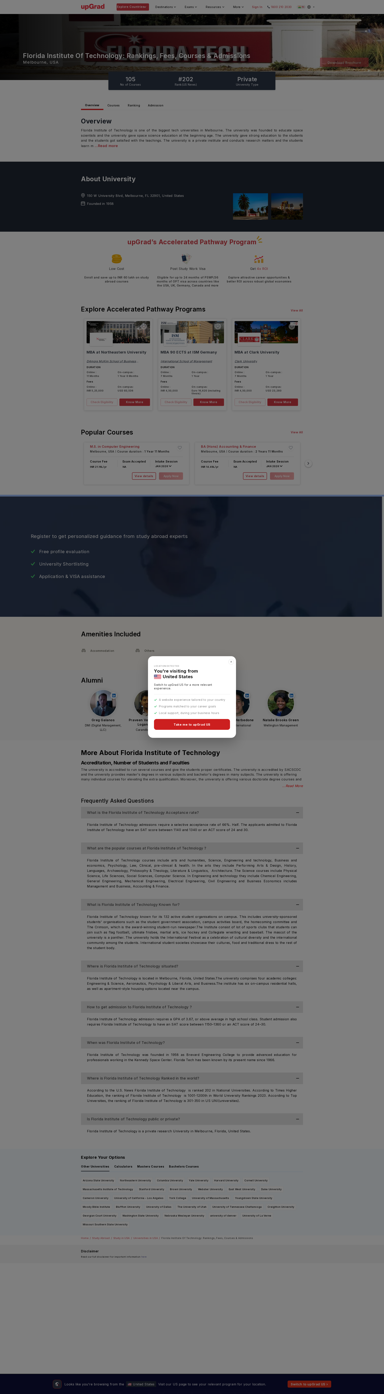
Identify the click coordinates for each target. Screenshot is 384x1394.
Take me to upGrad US (192, 724)
